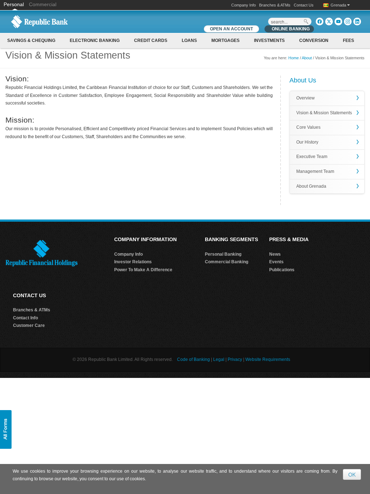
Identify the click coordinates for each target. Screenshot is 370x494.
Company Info (243, 5)
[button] (6, 429)
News (275, 254)
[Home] (39, 21)
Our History (307, 142)
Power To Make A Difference (143, 269)
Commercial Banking (226, 261)
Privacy (235, 359)
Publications (281, 269)
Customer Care (29, 325)
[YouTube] (338, 21)
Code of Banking (193, 359)
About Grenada (311, 186)
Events (276, 261)
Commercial (42, 4)
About (307, 58)
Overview (305, 98)
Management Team (315, 171)
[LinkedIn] (357, 21)
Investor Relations (133, 261)
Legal (218, 359)
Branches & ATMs (275, 5)
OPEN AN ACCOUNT (231, 28)
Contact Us (304, 5)
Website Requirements (267, 359)
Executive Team (311, 156)
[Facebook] (319, 21)
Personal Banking (223, 254)
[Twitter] (329, 21)
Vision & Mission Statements (324, 112)
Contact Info (25, 317)
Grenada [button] (339, 5)
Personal (14, 4)
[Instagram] (348, 21)
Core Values (308, 127)
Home (293, 58)
